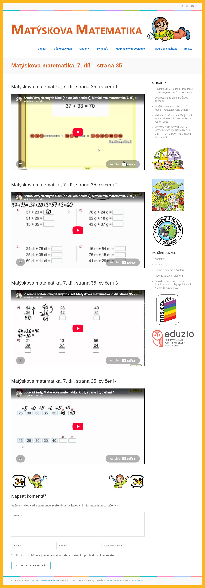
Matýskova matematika (47, 580)
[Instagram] (187, 6)
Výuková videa (63, 48)
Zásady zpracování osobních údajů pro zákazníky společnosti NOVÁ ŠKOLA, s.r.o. (173, 284)
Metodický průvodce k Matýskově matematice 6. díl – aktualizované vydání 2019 (173, 118)
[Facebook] (182, 6)
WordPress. (138, 580)
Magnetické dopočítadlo (130, 48)
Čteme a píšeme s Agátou (169, 270)
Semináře (102, 48)
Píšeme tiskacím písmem (169, 275)
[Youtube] (192, 6)
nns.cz (188, 48)
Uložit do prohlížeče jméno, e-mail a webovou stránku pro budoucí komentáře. (65, 555)
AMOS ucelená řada (165, 48)
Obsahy (84, 48)
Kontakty (159, 259)
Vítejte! (42, 48)
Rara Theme (113, 580)
